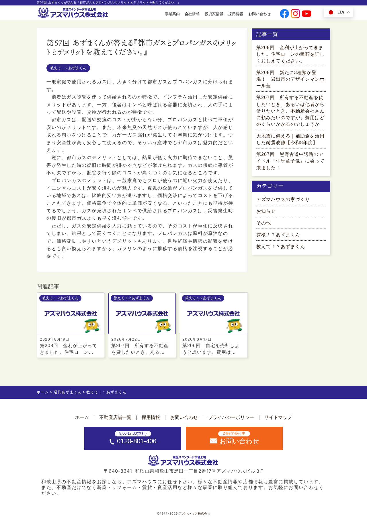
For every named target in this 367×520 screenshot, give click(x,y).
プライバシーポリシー (231, 417)
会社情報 (192, 14)
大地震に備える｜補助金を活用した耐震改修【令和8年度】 (290, 139)
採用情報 (235, 14)
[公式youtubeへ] (306, 14)
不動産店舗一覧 (115, 417)
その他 (263, 223)
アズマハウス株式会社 (194, 513)
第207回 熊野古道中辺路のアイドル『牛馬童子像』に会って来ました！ (290, 161)
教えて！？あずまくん (68, 68)
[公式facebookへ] (284, 14)
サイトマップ (278, 417)
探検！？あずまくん (278, 234)
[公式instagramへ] (295, 14)
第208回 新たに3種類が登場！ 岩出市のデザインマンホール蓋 (290, 79)
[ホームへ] (73, 13)
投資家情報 (214, 14)
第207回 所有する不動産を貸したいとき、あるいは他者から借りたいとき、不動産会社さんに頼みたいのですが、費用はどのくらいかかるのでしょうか (290, 111)
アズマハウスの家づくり (283, 199)
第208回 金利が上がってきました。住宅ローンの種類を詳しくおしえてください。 (290, 54)
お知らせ (266, 211)
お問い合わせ (259, 14)
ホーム (82, 417)
